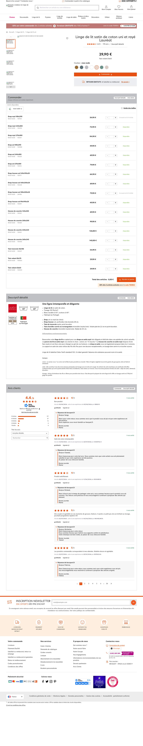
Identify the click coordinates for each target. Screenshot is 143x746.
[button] (15, 696)
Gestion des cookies (93, 696)
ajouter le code (129, 26)
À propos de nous (80, 641)
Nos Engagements (79, 655)
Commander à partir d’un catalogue (77, 1)
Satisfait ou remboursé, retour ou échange (19, 653)
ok (133, 602)
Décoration (95, 17)
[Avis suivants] (111, 584)
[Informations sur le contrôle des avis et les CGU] (39, 409)
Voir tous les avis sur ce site (29, 412)
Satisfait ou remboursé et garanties (20, 657)
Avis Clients (77, 667)
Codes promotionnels (15, 663)
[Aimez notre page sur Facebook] (43, 683)
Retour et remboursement (17, 660)
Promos (12, 17)
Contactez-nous (112, 641)
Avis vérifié (131, 435)
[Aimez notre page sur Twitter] (47, 683)
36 (107, 584)
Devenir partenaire (79, 663)
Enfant (107, 17)
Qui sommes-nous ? (80, 645)
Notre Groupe (78, 652)
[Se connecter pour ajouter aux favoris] (67, 38)
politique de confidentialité (86, 610)
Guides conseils (46, 652)
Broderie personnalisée (49, 668)
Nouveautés (24, 17)
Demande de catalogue (49, 649)
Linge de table (71, 17)
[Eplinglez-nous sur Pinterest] (55, 683)
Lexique (43, 656)
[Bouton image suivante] (10, 87)
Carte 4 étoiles (46, 646)
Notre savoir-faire (79, 648)
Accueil (11, 32)
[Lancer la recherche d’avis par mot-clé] (47, 438)
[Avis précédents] (77, 583)
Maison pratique (119, 17)
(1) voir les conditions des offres (15, 705)
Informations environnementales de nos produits (87, 659)
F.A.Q (42, 665)
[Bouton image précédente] (10, 37)
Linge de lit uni (31, 32)
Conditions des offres (15, 667)
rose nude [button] (16, 109)
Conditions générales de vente (40, 696)
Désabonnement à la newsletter (52, 662)
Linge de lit (36, 17)
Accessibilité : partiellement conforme (116, 696)
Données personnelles (76, 696)
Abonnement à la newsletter (50, 659)
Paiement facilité (14, 648)
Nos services (46, 641)
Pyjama (47, 17)
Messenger (116, 648)
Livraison (11, 645)
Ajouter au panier (128, 279)
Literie (131, 17)
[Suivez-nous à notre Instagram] (51, 683)
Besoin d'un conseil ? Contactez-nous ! (19, 1)
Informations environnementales (54, 334)
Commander (105, 74)
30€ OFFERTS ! (129, 1)
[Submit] (37, 8)
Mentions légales (59, 696)
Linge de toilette (60, 17)
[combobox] (67, 8)
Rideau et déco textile (83, 17)
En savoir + (125, 82)
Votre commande (15, 641)
